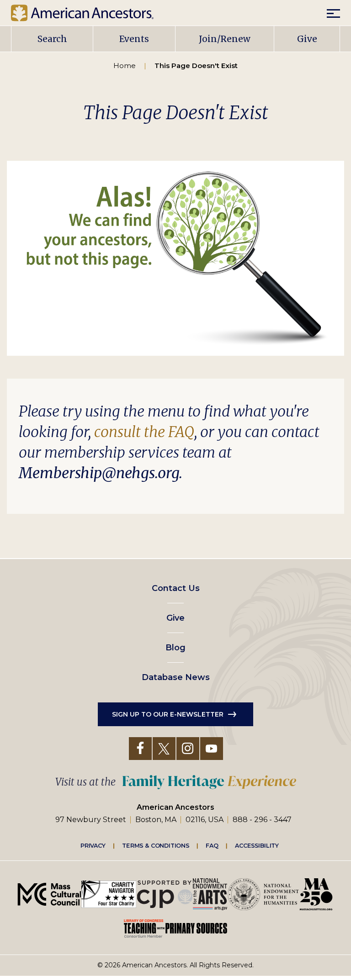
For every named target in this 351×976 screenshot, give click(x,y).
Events (134, 38)
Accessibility (257, 845)
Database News (176, 677)
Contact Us (176, 588)
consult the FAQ (144, 432)
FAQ (212, 845)
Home (124, 65)
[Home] (89, 12)
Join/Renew (224, 38)
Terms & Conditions (155, 845)
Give (307, 38)
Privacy (93, 845)
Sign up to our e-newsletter (167, 714)
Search (52, 38)
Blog (175, 648)
